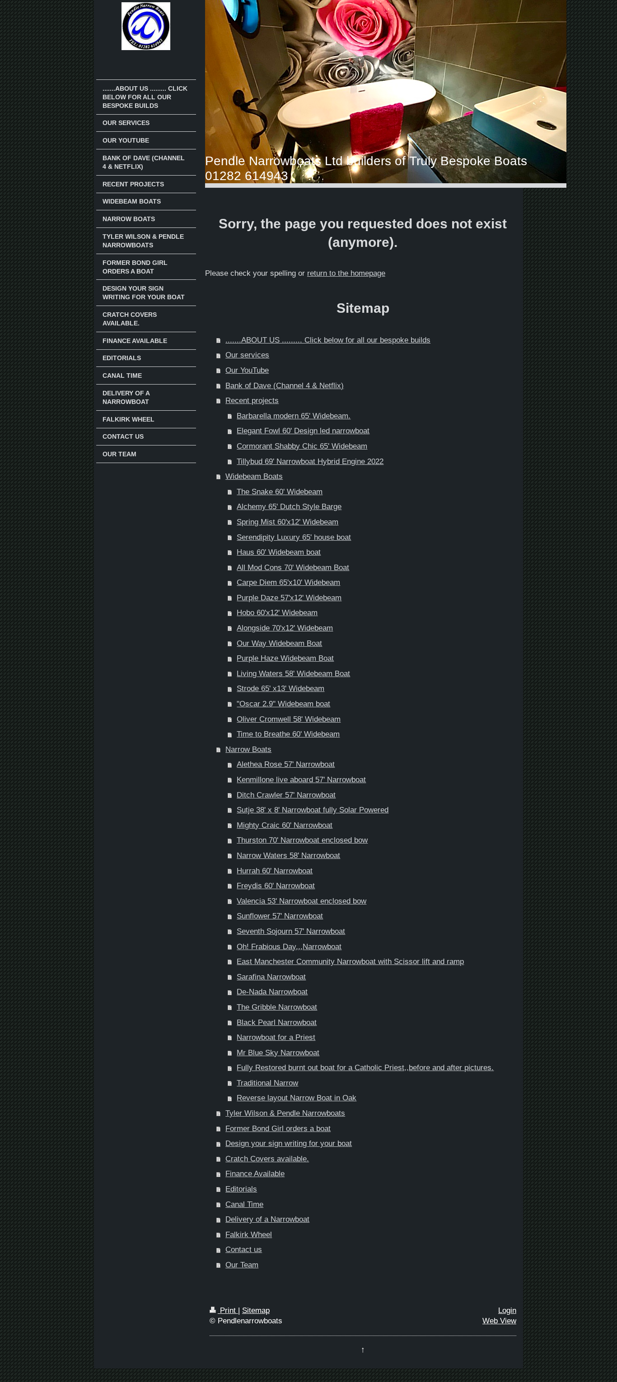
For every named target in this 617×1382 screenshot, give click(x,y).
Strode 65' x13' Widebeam (280, 688)
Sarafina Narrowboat (271, 977)
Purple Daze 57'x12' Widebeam (289, 598)
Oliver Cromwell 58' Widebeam (289, 719)
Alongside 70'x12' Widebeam (285, 628)
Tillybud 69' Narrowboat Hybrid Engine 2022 (310, 461)
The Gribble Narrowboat (277, 1007)
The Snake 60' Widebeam (280, 491)
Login (507, 1310)
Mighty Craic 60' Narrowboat (284, 825)
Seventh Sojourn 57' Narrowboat (291, 931)
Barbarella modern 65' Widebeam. (294, 416)
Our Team (241, 1265)
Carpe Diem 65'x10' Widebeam (288, 582)
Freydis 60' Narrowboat (276, 885)
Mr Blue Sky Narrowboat (278, 1052)
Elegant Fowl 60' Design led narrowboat (303, 431)
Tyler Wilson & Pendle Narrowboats (285, 1113)
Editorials (241, 1189)
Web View (499, 1321)
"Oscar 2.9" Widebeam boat (283, 704)
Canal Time (244, 1204)
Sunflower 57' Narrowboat (280, 916)
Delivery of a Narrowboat (267, 1219)
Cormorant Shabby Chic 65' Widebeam (302, 446)
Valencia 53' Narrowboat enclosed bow (301, 901)
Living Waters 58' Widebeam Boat (293, 673)
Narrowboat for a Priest (276, 1037)
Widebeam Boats (254, 476)
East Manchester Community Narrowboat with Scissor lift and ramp (350, 961)
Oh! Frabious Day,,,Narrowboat (289, 946)
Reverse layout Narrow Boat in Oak (296, 1098)
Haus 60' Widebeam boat (279, 552)
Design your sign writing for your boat (288, 1143)
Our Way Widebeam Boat (279, 643)
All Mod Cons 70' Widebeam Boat (293, 567)
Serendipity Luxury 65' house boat (294, 537)
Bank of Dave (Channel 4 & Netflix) (284, 385)
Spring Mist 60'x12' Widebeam (287, 522)
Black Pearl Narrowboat (277, 1022)
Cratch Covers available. (267, 1159)
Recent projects (252, 400)
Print (228, 1310)
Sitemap (256, 1310)
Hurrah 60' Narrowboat (275, 871)
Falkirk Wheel (248, 1234)
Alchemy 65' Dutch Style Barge (289, 506)
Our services (247, 355)
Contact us (243, 1249)
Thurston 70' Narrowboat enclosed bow (302, 840)
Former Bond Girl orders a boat (278, 1128)
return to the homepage (346, 273)
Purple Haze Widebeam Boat (285, 658)
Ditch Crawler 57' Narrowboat (286, 795)
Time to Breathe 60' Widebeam (288, 734)
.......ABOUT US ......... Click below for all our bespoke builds (327, 340)
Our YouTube (247, 370)
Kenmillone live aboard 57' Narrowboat (301, 779)
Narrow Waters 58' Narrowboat (288, 855)
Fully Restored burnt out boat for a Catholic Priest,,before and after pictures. (365, 1067)
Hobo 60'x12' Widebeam (277, 612)
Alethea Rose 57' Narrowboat (286, 764)
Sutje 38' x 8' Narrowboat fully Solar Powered (312, 810)
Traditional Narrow (267, 1083)
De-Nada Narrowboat (272, 992)
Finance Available (255, 1173)
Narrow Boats (248, 749)
